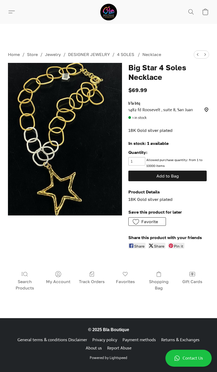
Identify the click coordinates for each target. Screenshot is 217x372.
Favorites (125, 281)
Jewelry (53, 54)
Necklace (151, 54)
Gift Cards (192, 281)
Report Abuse (119, 348)
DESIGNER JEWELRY (89, 54)
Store (32, 54)
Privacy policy (104, 340)
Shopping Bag (159, 285)
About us (94, 348)
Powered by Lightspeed (108, 357)
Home (14, 54)
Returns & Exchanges (180, 340)
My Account (58, 281)
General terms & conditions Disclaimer (52, 340)
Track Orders (92, 281)
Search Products (25, 285)
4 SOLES (126, 54)
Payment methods (139, 340)
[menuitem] (197, 54)
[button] (188, 358)
